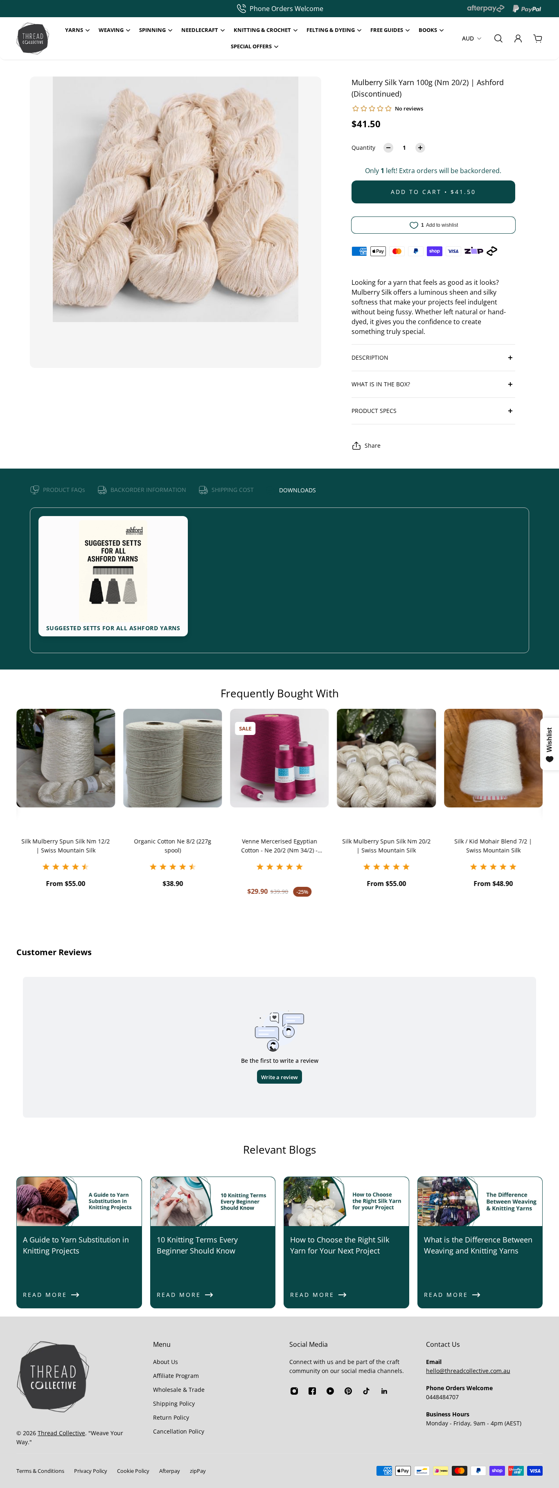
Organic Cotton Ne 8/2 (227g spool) (169, 845)
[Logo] (32, 38)
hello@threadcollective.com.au (468, 1371)
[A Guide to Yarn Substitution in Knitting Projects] (79, 1242)
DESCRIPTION (370, 357)
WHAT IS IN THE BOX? (381, 384)
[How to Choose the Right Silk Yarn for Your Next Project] (346, 1242)
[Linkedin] (384, 1391)
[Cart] (538, 38)
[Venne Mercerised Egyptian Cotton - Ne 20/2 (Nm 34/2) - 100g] (276, 758)
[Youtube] (330, 1391)
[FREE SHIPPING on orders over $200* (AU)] (270, 9)
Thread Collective (61, 1433)
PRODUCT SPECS (374, 411)
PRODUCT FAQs (64, 490)
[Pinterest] (348, 1391)
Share (373, 445)
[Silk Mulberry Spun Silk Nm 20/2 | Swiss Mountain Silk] (383, 758)
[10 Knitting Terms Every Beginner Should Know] (213, 1242)
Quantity (363, 147)
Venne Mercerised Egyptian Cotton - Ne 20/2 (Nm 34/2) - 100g (276, 846)
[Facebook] (312, 1391)
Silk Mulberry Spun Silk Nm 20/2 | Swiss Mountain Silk (383, 845)
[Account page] (518, 38)
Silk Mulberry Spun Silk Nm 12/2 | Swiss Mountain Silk (62, 845)
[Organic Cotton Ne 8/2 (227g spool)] (169, 758)
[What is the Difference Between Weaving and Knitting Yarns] (480, 1242)
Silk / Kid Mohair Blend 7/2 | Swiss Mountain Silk (490, 845)
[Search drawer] (498, 38)
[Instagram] (294, 1391)
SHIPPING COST (233, 490)
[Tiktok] (366, 1391)
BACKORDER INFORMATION (148, 490)
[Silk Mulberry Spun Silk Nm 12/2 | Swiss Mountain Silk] (63, 758)
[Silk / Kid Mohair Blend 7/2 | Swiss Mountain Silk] (490, 758)
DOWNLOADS (297, 490)
